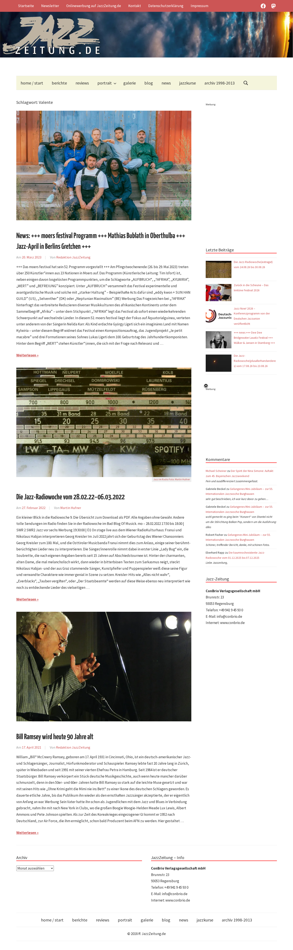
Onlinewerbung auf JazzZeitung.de (93, 5)
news (166, 83)
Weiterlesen (26, 355)
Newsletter (50, 5)
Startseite (26, 5)
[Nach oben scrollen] (285, 942)
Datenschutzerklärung (165, 5)
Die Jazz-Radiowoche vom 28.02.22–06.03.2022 (70, 497)
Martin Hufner (70, 508)
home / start (32, 83)
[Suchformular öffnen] (246, 83)
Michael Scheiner (216, 471)
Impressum (199, 5)
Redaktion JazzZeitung (73, 257)
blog (148, 83)
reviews (82, 83)
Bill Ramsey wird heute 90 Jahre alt (54, 737)
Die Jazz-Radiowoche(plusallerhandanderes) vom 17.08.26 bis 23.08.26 (255, 361)
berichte (59, 83)
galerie (129, 83)
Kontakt (134, 5)
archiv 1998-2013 (219, 83)
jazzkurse (187, 83)
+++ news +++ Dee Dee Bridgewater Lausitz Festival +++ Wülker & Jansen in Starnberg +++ (254, 338)
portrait (104, 83)
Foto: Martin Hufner (179, 479)
